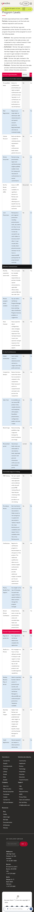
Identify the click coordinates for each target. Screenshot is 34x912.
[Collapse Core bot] (5, 909)
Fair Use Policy (23, 802)
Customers (6, 794)
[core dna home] (17, 897)
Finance (21, 766)
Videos (21, 788)
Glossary (5, 827)
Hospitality (22, 771)
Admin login (6, 817)
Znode (5, 774)
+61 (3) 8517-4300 (11, 860)
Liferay (5, 771)
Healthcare (22, 763)
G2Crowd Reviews (8, 802)
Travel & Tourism (23, 779)
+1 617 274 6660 (10, 873)
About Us (5, 786)
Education (22, 777)
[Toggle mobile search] (21, 3)
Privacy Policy (23, 797)
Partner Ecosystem (8, 791)
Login (26, 3)
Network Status (23, 791)
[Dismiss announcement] (30, 9)
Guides (5, 814)
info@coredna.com (24, 805)
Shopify (5, 763)
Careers (5, 797)
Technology (22, 768)
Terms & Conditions (24, 799)
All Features (6, 825)
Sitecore (5, 768)
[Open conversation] (28, 909)
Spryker (5, 779)
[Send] (31, 909)
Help (20, 786)
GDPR (20, 794)
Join (22, 844)
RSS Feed (5, 819)
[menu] (31, 3)
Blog (4, 811)
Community (22, 760)
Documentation (7, 822)
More (4, 777)
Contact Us (6, 799)
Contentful (6, 760)
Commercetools (7, 766)
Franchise (21, 774)
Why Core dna (7, 788)
